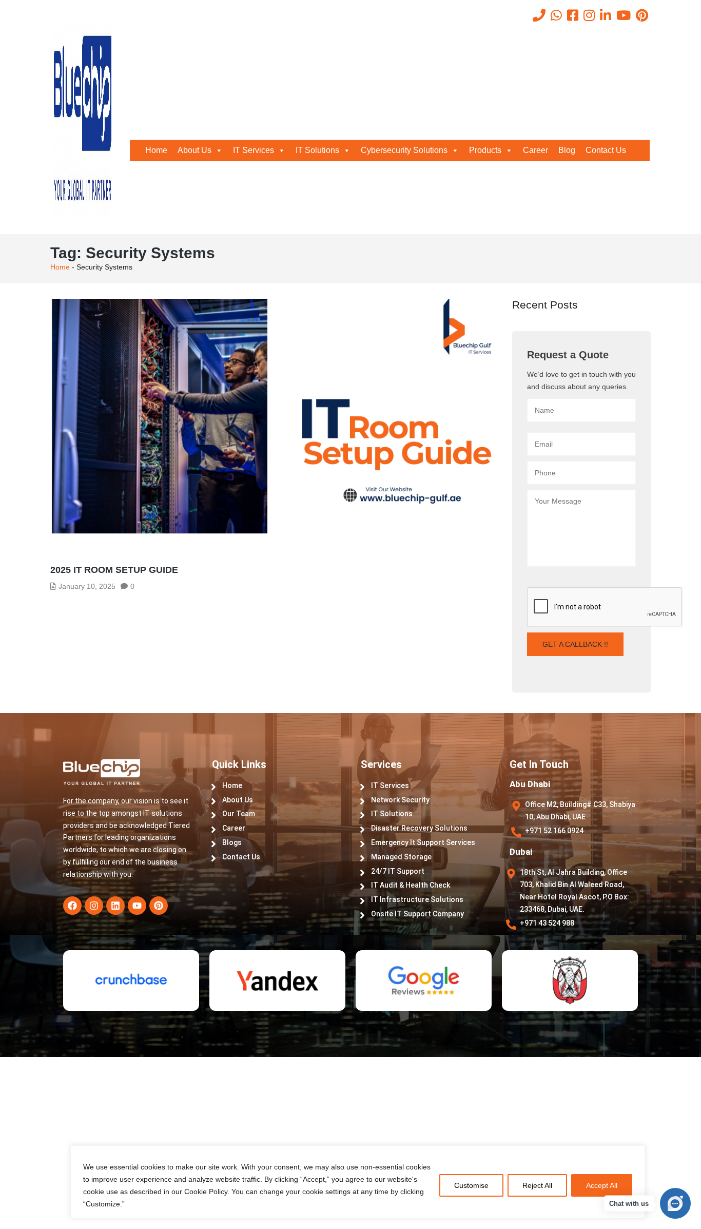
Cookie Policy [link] (205, 1191)
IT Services (253, 150)
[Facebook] (72, 905)
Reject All (537, 1185)
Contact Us (606, 150)
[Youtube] (137, 905)
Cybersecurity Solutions (404, 150)
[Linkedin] (115, 905)
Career (535, 150)
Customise (471, 1185)
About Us (194, 150)
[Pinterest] (158, 905)
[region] (350, 1192)
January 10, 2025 (87, 586)
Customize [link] (103, 1204)
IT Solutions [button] (317, 150)
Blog (566, 150)
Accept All (601, 1185)
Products (485, 150)
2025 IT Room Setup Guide (114, 570)
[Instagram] (94, 905)
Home (156, 150)
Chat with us (629, 1203)
